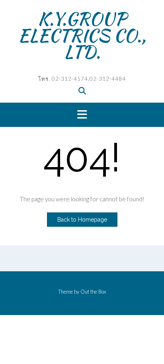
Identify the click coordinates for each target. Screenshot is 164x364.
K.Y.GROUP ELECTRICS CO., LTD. (82, 35)
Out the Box (93, 291)
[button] (82, 115)
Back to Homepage (82, 219)
